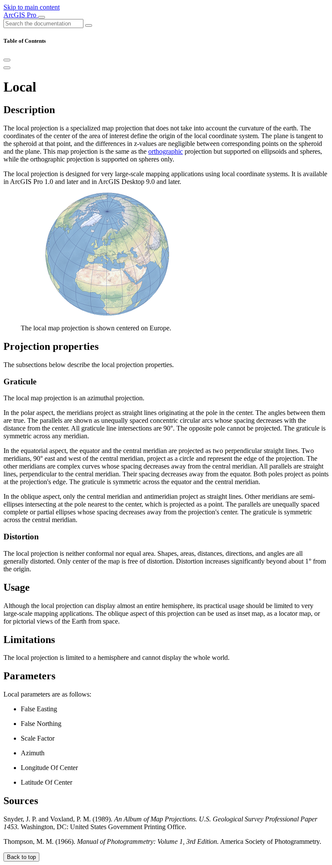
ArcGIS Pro (20, 15)
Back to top (21, 857)
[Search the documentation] (88, 25)
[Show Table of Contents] (6, 68)
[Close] (6, 60)
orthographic (165, 151)
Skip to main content (31, 7)
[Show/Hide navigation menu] (41, 17)
